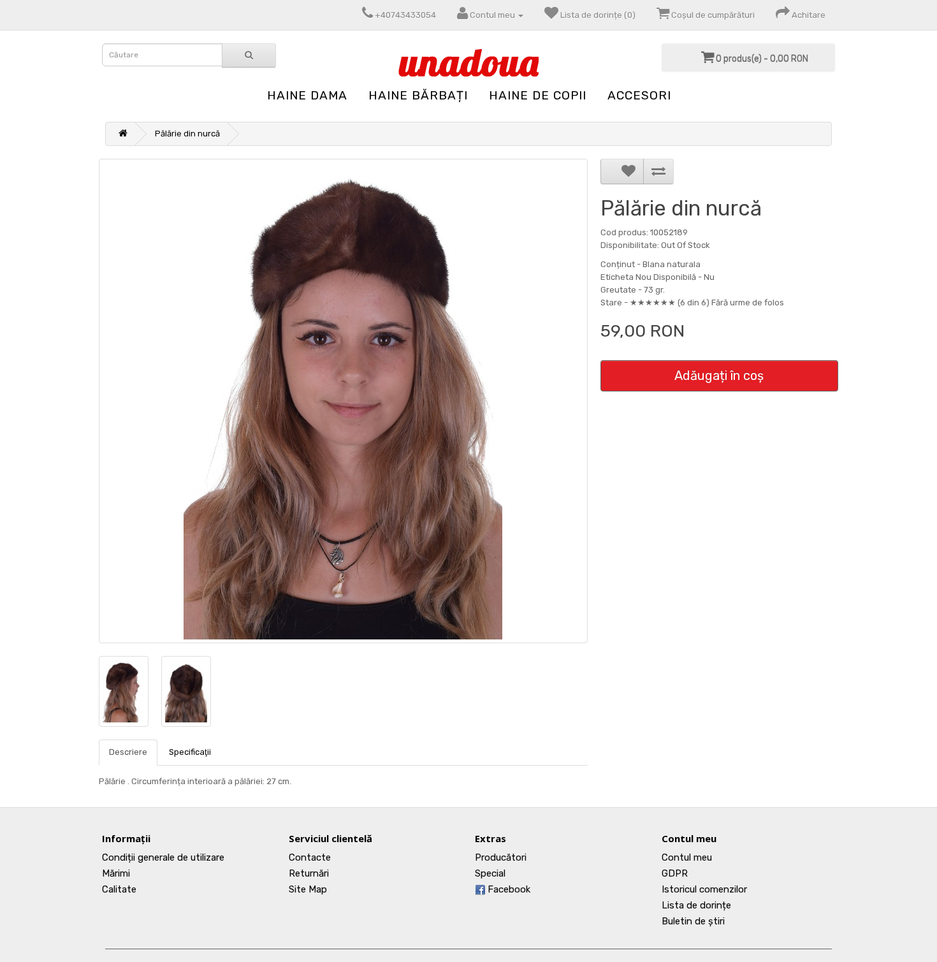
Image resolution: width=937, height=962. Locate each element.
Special (490, 873)
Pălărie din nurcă (187, 133)
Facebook (507, 889)
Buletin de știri (693, 921)
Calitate (119, 889)
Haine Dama (307, 95)
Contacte (310, 857)
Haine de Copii (537, 95)
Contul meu (687, 857)
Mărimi (116, 873)
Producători (501, 857)
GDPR (675, 873)
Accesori (639, 95)
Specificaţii (190, 752)
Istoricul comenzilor (704, 889)
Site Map (308, 889)
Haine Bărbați (418, 95)
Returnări (309, 873)
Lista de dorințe (696, 905)
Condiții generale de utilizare (163, 857)
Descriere (128, 752)
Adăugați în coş (719, 375)
